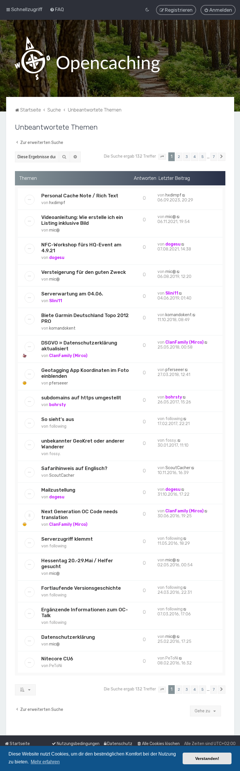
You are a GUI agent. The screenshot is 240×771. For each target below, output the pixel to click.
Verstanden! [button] (207, 758)
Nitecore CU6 (57, 659)
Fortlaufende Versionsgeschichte (81, 588)
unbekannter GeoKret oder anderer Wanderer (82, 444)
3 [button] (187, 156)
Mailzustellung (58, 490)
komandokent (62, 328)
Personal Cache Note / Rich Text (79, 196)
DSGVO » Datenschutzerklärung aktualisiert (79, 345)
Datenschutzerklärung (68, 637)
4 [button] (194, 156)
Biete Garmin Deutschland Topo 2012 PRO (85, 318)
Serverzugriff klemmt (67, 539)
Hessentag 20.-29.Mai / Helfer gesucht (77, 563)
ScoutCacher (61, 475)
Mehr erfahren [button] (45, 761)
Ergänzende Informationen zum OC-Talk (84, 612)
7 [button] (214, 156)
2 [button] (179, 156)
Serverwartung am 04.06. (72, 294)
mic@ (54, 230)
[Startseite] (87, 58)
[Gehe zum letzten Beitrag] (184, 195)
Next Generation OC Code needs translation (79, 514)
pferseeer (58, 383)
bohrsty (57, 404)
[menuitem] (56, 9)
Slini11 (55, 300)
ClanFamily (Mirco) (68, 355)
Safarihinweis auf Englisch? (74, 468)
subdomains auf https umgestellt (81, 398)
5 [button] (202, 156)
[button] (162, 157)
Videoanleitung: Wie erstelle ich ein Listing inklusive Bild (82, 220)
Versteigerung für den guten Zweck (83, 272)
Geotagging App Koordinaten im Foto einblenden (85, 373)
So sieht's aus (57, 419)
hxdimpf (57, 202)
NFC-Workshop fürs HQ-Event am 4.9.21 (81, 247)
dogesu (56, 257)
